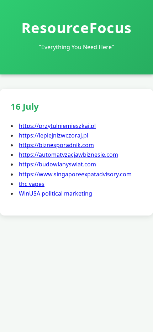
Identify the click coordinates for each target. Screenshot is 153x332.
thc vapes (31, 184)
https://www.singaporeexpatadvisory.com (75, 174)
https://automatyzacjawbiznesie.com (68, 155)
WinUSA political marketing (55, 193)
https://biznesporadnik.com (56, 145)
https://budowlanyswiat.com (57, 164)
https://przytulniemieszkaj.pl (57, 126)
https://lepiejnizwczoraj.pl (53, 135)
